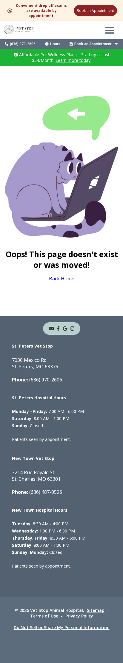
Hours (55, 43)
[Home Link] (20, 30)
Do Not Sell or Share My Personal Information (62, 627)
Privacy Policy (79, 616)
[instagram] (72, 328)
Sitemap (95, 610)
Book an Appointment (95, 10)
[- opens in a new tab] (58, 328)
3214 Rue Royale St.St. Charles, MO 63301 (36, 475)
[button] (109, 30)
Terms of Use (44, 616)
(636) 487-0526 (37, 492)
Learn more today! (73, 60)
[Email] (51, 328)
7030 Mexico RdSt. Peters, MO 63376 (35, 363)
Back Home (61, 278)
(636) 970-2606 (23, 43)
